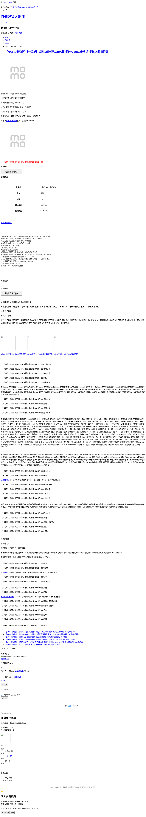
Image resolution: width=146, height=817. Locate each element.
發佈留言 (4, 698)
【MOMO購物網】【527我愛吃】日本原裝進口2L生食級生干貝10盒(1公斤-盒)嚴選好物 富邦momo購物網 (44, 642)
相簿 (7, 37)
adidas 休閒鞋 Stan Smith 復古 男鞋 (40, 354)
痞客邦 (17, 671)
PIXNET (57, 787)
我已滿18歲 (5, 813)
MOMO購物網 (11, 121)
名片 (7, 43)
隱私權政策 (85, 787)
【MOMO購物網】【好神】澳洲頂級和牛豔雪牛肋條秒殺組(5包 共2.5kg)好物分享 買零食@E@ (40, 639)
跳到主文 (4, 23)
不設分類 (18, 33)
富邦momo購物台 (7, 597)
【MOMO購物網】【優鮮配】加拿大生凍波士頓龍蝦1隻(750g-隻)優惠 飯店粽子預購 (36, 637)
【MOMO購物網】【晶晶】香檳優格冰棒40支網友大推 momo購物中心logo (32, 645)
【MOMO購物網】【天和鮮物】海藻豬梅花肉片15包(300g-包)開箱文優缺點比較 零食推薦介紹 (40, 632)
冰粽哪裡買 (5, 480)
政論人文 (17, 677)
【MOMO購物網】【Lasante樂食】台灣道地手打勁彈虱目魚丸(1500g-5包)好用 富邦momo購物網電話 (42, 634)
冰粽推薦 (4, 572)
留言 (22, 671)
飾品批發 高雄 (6, 223)
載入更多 (4, 685)
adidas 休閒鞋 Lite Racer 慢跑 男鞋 (66, 354)
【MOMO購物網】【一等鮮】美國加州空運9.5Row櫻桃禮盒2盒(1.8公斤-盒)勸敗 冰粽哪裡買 (56, 51)
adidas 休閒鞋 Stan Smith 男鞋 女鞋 (14, 354)
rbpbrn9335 (5, 659)
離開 (12, 813)
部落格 (7, 40)
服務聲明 (93, 787)
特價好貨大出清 (13, 17)
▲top (3, 680)
